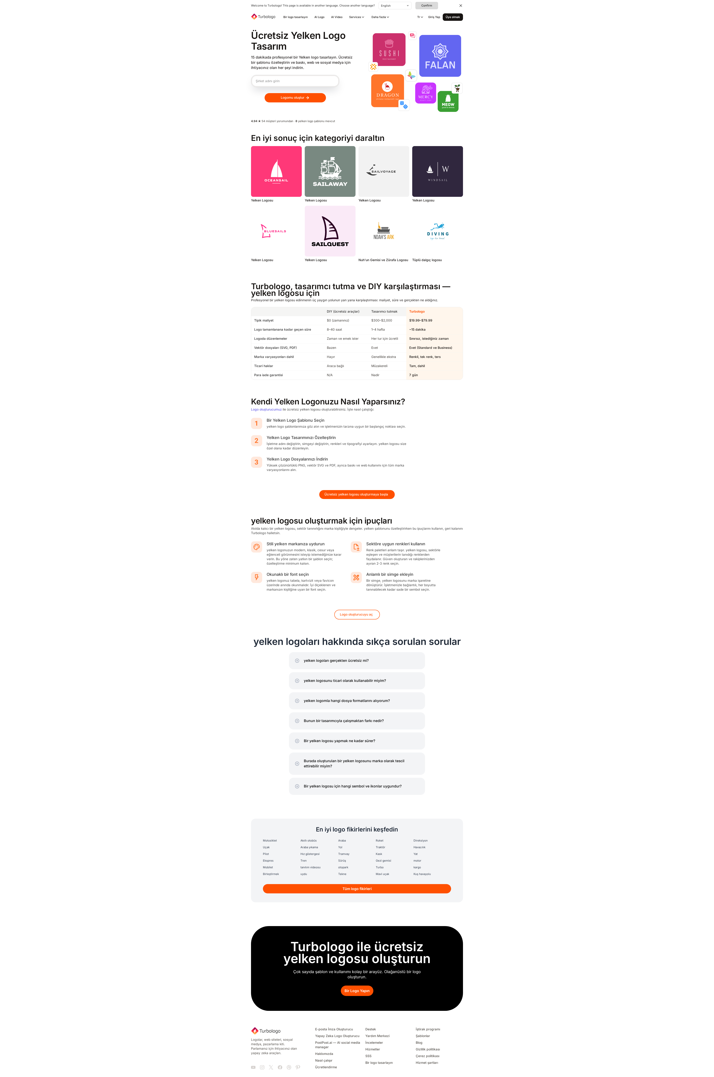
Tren (303, 860)
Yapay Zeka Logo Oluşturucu (337, 1036)
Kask (379, 853)
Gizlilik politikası (428, 1049)
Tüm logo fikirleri (357, 889)
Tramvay (343, 853)
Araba (342, 840)
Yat (416, 853)
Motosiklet (270, 840)
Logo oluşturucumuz (266, 409)
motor (417, 860)
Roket (379, 840)
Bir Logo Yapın (357, 991)
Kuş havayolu (422, 874)
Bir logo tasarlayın (295, 17)
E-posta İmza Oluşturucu (334, 1029)
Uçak (266, 847)
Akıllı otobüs (308, 840)
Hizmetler (372, 1049)
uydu (303, 874)
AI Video (336, 17)
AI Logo (319, 17)
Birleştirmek (271, 874)
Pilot (266, 853)
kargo (417, 867)
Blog (419, 1042)
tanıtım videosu (310, 867)
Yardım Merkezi (377, 1036)
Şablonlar (423, 1036)
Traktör (380, 847)
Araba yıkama (309, 847)
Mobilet (268, 867)
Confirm (426, 5)
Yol (340, 847)
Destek (370, 1029)
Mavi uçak (382, 874)
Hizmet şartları (427, 1063)
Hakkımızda (324, 1054)
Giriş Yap (434, 17)
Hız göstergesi (310, 853)
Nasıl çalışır (323, 1060)
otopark (343, 867)
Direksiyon (421, 840)
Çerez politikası (427, 1056)
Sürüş (342, 860)
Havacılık (419, 847)
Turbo (380, 867)
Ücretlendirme (326, 1067)
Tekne (342, 874)
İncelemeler (374, 1042)
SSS (368, 1056)
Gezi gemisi (383, 860)
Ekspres (268, 860)
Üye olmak (453, 17)
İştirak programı (428, 1029)
